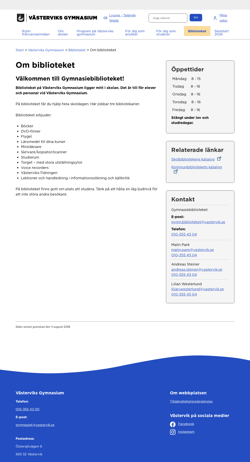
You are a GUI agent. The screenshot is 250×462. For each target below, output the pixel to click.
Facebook (186, 424)
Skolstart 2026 (221, 32)
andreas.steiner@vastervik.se (196, 269)
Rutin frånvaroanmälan (36, 32)
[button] (63, 32)
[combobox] (168, 17)
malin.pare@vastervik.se (192, 250)
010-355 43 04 (184, 234)
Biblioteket (77, 50)
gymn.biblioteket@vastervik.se (198, 222)
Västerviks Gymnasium (46, 50)
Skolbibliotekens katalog (197, 159)
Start (20, 50)
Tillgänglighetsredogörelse (191, 401)
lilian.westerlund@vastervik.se (197, 289)
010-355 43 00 (27, 409)
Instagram (186, 432)
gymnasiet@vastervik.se (35, 425)
